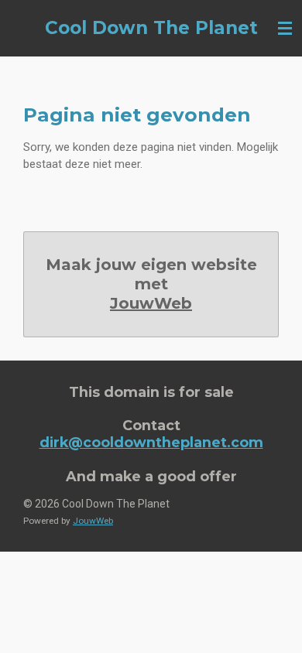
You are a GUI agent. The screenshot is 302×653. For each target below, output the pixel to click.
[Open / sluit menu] (285, 28)
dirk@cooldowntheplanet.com (151, 442)
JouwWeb (151, 303)
